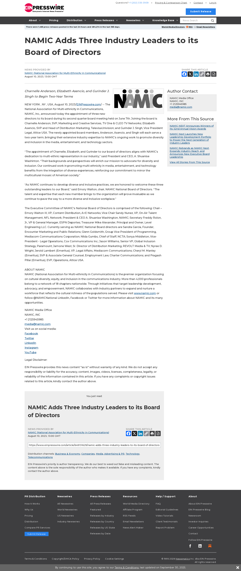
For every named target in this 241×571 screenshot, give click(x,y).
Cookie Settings (114, 558)
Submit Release (200, 11)
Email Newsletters (206, 27)
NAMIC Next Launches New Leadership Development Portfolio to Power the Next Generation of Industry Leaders (190, 138)
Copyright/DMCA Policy (65, 558)
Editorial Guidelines (167, 509)
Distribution (31, 521)
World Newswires (67, 509)
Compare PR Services (37, 527)
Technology (133, 453)
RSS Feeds (129, 515)
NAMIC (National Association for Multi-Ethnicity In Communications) (65, 73)
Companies (88, 453)
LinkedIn (30, 343)
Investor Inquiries (198, 521)
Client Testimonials (166, 521)
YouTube (30, 352)
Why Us (29, 509)
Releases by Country (102, 521)
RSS (191, 27)
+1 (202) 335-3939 (139, 2)
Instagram (31, 347)
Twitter (29, 338)
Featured (95, 509)
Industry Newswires (68, 521)
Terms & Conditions (36, 558)
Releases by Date (100, 533)
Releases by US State (102, 527)
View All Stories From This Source (190, 162)
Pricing (171, 2)
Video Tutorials (164, 515)
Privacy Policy (92, 558)
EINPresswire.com (88, 104)
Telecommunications (40, 457)
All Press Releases (100, 503)
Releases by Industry (102, 515)
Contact (198, 2)
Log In (212, 2)
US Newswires (65, 515)
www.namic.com (145, 293)
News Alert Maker (133, 527)
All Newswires (65, 503)
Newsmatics (183, 558)
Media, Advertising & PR (110, 453)
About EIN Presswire (200, 503)
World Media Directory (173, 27)
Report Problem (165, 527)
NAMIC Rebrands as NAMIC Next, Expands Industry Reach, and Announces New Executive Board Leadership (190, 152)
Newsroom (195, 515)
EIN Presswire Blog (199, 509)
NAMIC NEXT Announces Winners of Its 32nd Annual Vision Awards (192, 127)
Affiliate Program (132, 509)
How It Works (32, 503)
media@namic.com (38, 324)
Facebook (31, 333)
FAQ (158, 503)
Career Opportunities (201, 527)
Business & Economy (67, 453)
